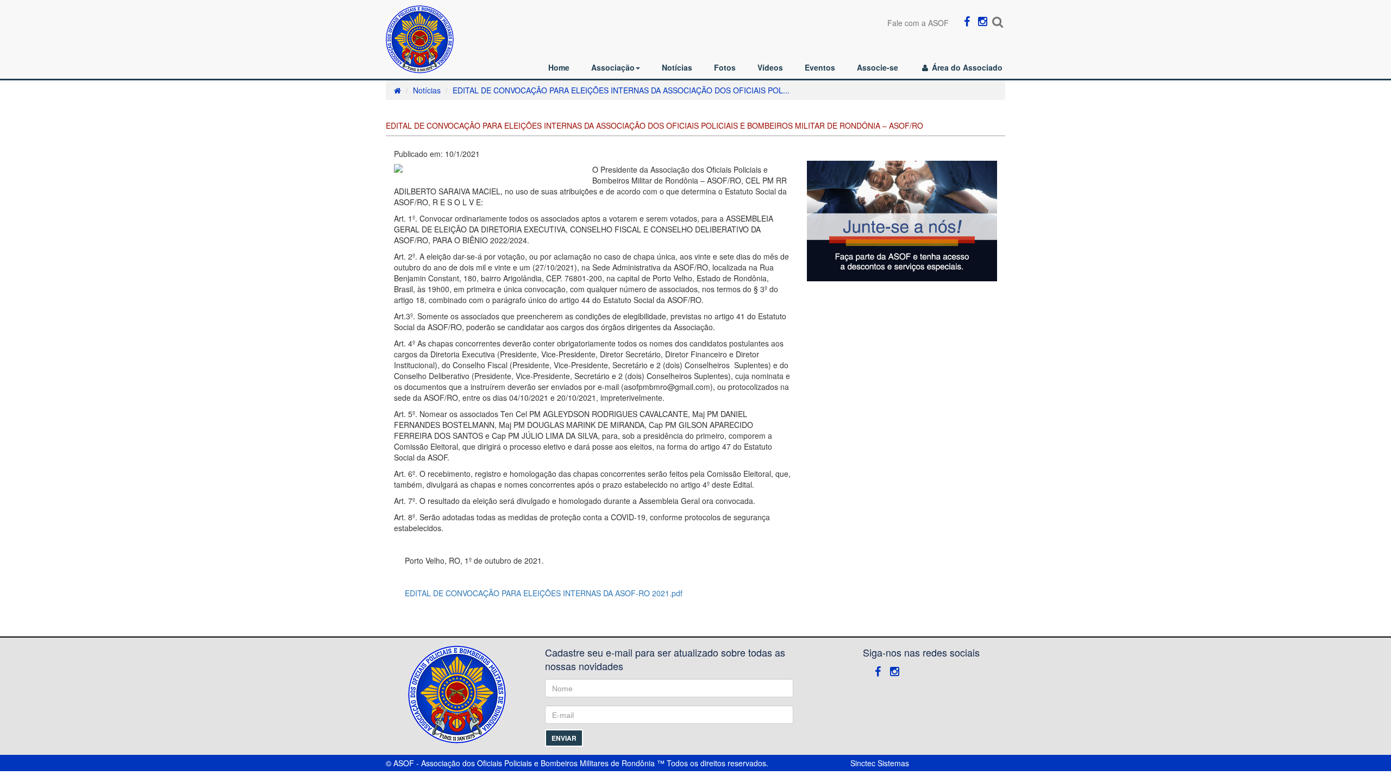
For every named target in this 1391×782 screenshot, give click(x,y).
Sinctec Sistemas (879, 763)
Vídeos (770, 67)
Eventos (820, 67)
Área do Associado (966, 67)
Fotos (725, 67)
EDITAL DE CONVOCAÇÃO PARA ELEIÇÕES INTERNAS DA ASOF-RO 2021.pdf (543, 593)
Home (558, 67)
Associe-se (877, 67)
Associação (613, 67)
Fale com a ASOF (918, 22)
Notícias (677, 67)
